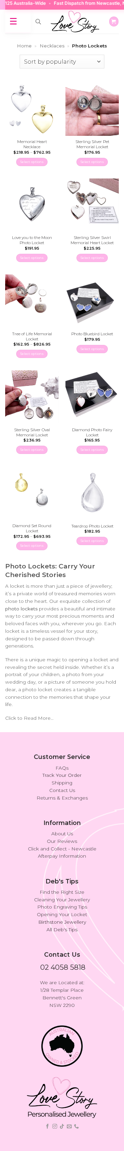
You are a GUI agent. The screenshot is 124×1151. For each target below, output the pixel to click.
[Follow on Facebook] (47, 1126)
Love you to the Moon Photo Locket (32, 240)
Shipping (62, 782)
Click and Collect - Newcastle (62, 848)
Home (24, 45)
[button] (113, 21)
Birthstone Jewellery (62, 922)
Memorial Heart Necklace (32, 144)
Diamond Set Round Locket (31, 528)
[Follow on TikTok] (62, 1126)
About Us (62, 833)
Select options (31, 162)
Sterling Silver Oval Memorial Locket (32, 432)
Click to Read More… (29, 718)
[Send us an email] (69, 1126)
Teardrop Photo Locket (92, 526)
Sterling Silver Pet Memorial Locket (92, 144)
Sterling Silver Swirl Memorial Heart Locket (92, 240)
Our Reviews (62, 841)
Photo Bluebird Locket (92, 334)
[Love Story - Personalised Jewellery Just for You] (74, 22)
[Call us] (76, 1126)
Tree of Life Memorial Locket (32, 336)
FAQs (62, 768)
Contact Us (62, 790)
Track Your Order (62, 775)
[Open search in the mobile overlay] (38, 22)
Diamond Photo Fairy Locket (92, 432)
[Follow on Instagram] (54, 1126)
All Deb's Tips (62, 929)
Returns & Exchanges (62, 798)
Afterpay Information (62, 856)
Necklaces (52, 45)
